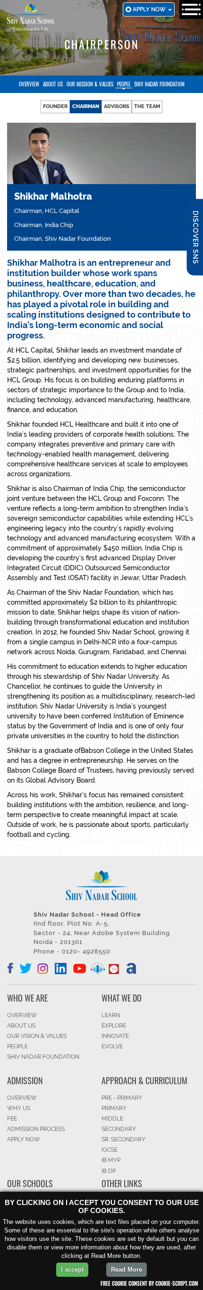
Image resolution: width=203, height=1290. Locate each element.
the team (147, 106)
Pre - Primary (122, 1098)
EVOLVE (112, 1046)
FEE (12, 1118)
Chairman (85, 106)
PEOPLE (17, 1046)
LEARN (111, 1015)
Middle (112, 1118)
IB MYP (111, 1160)
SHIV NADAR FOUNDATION (43, 1057)
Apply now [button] (150, 9)
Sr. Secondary (123, 1139)
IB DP (109, 1171)
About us (53, 84)
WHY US (18, 1108)
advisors (116, 106)
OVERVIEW (22, 1015)
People (123, 84)
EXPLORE (114, 1025)
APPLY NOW (23, 1139)
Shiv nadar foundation (159, 84)
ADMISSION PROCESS (36, 1129)
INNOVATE (115, 1036)
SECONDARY (119, 1129)
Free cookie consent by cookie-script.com (149, 1283)
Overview (29, 84)
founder (55, 106)
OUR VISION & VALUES (37, 1036)
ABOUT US (21, 1025)
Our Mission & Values (90, 84)
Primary (114, 1108)
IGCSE (110, 1150)
